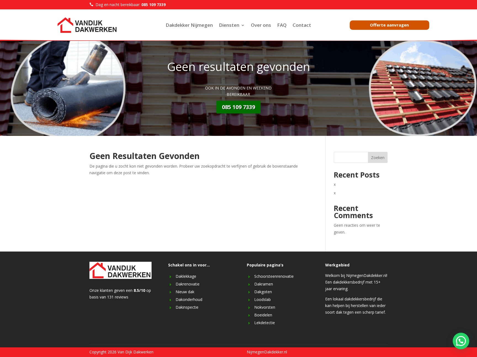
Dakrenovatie (188, 284)
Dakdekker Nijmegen (189, 25)
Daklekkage (186, 276)
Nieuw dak (185, 291)
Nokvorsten (264, 307)
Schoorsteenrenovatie (274, 276)
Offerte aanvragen (389, 25)
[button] (461, 341)
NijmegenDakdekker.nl (267, 352)
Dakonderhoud (189, 299)
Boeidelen (263, 315)
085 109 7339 (238, 107)
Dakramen (263, 284)
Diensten (229, 25)
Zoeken (378, 157)
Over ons (261, 25)
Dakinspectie (187, 307)
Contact (302, 25)
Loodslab (262, 299)
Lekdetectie (264, 322)
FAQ (282, 25)
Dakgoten (263, 291)
